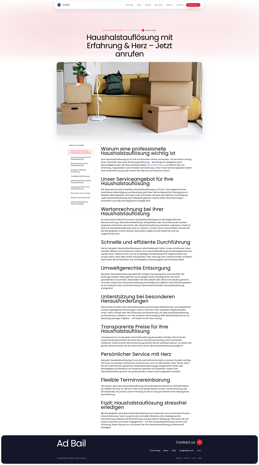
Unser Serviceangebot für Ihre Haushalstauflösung (81, 158)
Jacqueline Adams (150, 30)
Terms (193, 458)
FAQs (173, 450)
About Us (179, 458)
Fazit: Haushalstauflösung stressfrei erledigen (79, 203)
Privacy (186, 458)
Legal (200, 458)
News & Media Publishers (113, 30)
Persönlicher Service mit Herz (81, 193)
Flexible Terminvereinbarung (80, 197)
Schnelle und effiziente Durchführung (78, 171)
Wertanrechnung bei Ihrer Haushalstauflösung (79, 164)
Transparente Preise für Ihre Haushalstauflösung (80, 188)
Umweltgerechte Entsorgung (80, 176)
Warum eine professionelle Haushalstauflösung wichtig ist (81, 152)
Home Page (155, 450)
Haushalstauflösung (156, 165)
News (165, 450)
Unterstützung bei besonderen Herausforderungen (81, 181)
